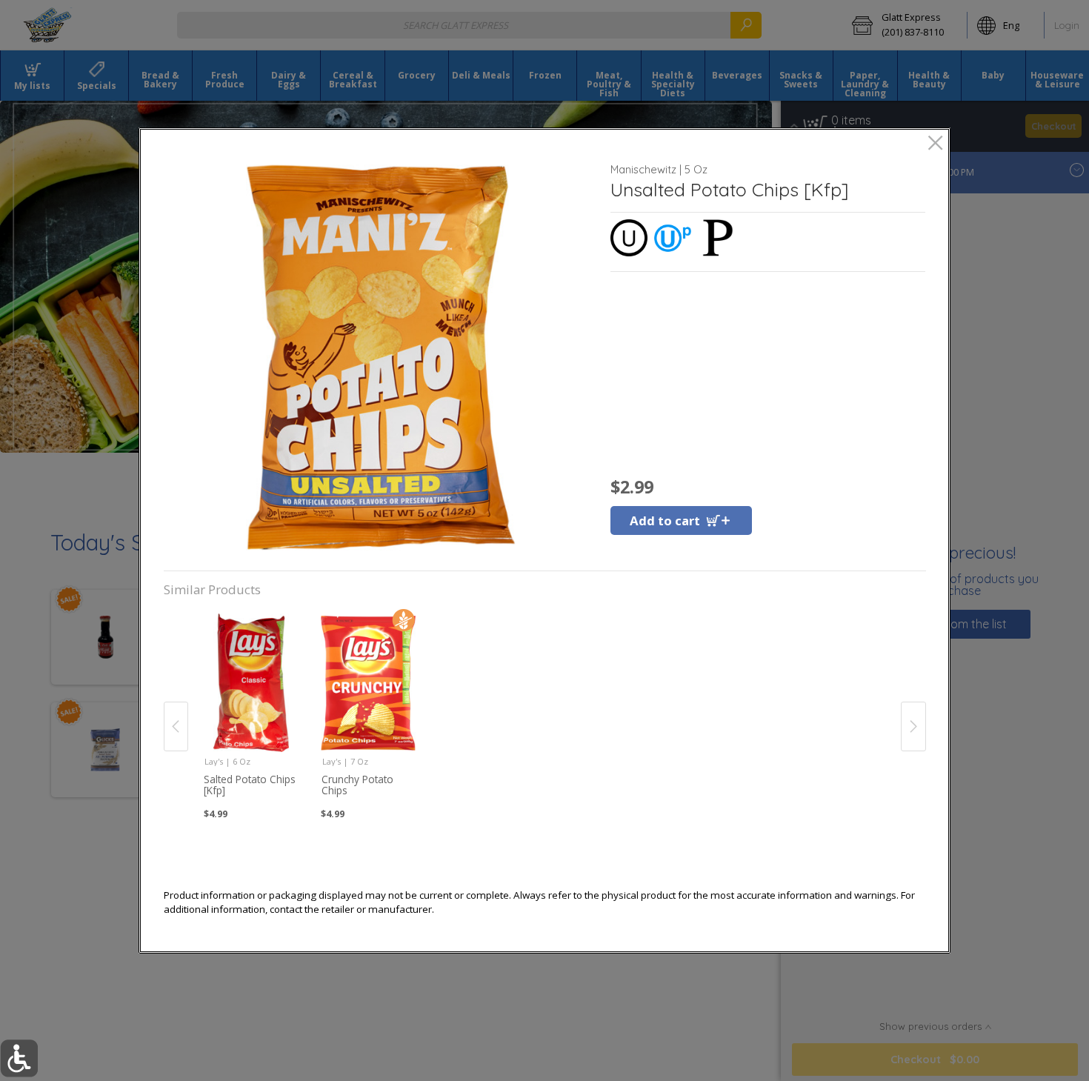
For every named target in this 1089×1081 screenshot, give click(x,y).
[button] (381, 357)
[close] (935, 144)
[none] (251, 709)
